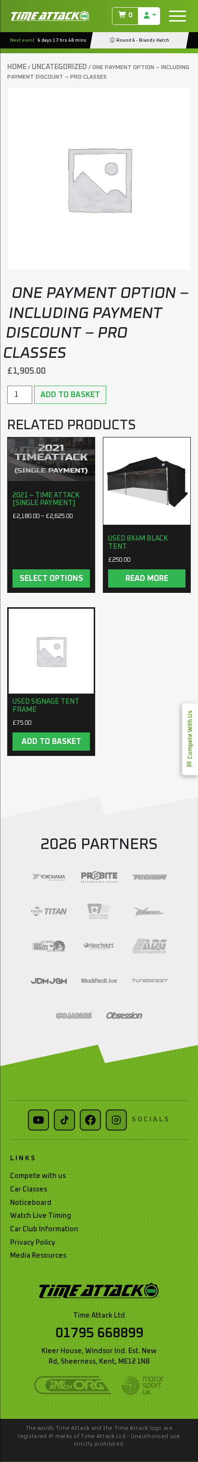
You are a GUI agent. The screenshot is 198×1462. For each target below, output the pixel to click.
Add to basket (70, 395)
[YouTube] (38, 1120)
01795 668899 (99, 1333)
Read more (146, 578)
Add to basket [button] (51, 741)
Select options (51, 578)
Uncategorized (59, 67)
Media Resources (38, 1255)
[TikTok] (64, 1120)
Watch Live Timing (40, 1216)
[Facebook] (90, 1120)
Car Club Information (44, 1229)
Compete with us (38, 1176)
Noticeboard (30, 1203)
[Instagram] (116, 1120)
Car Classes (28, 1189)
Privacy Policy (32, 1242)
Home (16, 67)
